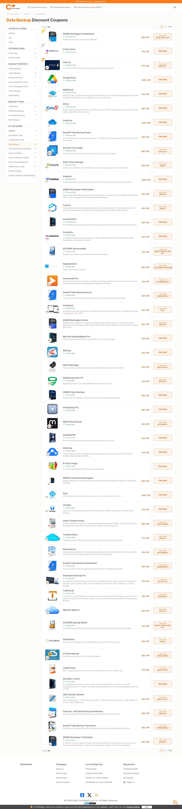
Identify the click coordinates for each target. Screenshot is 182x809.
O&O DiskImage (71, 365)
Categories (14, 14)
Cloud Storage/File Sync (22, 86)
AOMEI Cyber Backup (74, 392)
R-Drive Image (70, 463)
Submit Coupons (62, 782)
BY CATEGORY (16, 126)
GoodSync (68, 305)
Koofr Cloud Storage (73, 162)
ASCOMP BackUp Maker (75, 622)
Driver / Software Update (22, 158)
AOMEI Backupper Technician (78, 737)
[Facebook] (82, 796)
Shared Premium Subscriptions (89, 7)
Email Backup (14, 95)
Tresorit (67, 205)
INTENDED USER (17, 48)
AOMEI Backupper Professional (78, 34)
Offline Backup (22, 69)
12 (35, 77)
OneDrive (67, 120)
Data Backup (40, 14)
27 (35, 57)
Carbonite (68, 232)
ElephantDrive (70, 264)
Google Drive (69, 77)
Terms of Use (61, 773)
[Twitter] (89, 796)
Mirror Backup (22, 120)
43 (35, 106)
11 (35, 91)
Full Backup (22, 106)
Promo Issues (91, 769)
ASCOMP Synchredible (74, 248)
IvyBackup (68, 590)
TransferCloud (70, 534)
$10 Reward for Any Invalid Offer (99, 782)
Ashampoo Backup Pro (74, 575)
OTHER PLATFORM (17, 28)
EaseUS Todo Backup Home (77, 132)
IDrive (66, 104)
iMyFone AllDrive (71, 610)
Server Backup (22, 91)
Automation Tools (22, 135)
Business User (22, 58)
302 (35, 166)
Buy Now (162, 466)
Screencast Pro (70, 278)
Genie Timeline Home (73, 521)
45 (35, 86)
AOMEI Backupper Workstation (78, 189)
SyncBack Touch (71, 679)
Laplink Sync (69, 668)
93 (35, 144)
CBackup (67, 448)
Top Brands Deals (130, 769)
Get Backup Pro (71, 407)
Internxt (67, 62)
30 (35, 115)
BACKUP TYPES (16, 102)
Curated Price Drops (38, 7)
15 (35, 158)
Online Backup (22, 73)
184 (35, 149)
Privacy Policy (133, 807)
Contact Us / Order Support (97, 778)
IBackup (67, 350)
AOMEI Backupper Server (76, 320)
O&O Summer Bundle (73, 694)
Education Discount (131, 773)
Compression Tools (22, 140)
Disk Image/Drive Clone (22, 82)
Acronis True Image (72, 148)
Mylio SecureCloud (72, 421)
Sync (65, 493)
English (129, 782)
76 (35, 162)
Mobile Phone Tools (22, 166)
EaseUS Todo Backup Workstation (80, 563)
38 (35, 73)
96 (35, 178)
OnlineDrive (69, 639)
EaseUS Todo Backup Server (77, 292)
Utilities (27, 14)
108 (35, 153)
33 (35, 69)
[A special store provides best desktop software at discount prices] (12, 7)
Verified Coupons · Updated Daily (92, 1)
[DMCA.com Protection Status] (91, 803)
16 (35, 171)
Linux (22, 42)
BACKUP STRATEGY (18, 64)
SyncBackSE (69, 435)
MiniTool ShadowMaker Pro (76, 336)
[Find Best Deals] (175, 7)
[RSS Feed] (97, 796)
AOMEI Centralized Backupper (78, 478)
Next (170, 27)
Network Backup (22, 77)
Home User (22, 53)
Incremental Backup (22, 115)
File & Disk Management (22, 162)
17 (35, 82)
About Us (60, 769)
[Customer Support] (175, 802)
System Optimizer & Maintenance (22, 175)
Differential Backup (22, 111)
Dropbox (67, 176)
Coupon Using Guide (94, 773)
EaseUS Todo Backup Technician (79, 725)
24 (35, 111)
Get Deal (163, 51)
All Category (128, 778)
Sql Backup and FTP (73, 378)
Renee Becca (69, 549)
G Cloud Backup (71, 653)
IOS (22, 38)
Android (22, 33)
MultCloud (68, 89)
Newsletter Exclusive (61, 7)
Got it (147, 807)
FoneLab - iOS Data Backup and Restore (83, 711)
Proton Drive (69, 49)
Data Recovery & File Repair (22, 149)
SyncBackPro (70, 219)
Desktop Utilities (22, 153)
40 (35, 53)
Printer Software (22, 171)
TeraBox (67, 505)
